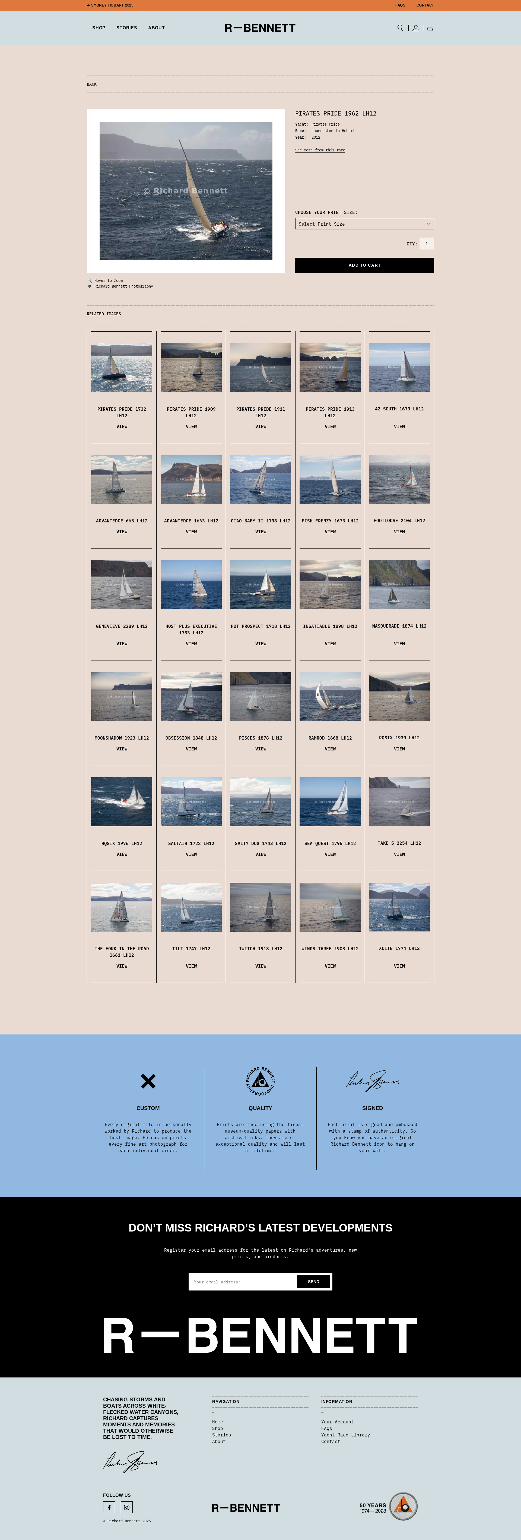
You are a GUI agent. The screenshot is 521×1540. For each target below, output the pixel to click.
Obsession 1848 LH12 (191, 738)
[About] (389, 1508)
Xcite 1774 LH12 (399, 948)
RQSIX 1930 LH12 (399, 737)
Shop (217, 1428)
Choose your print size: (326, 212)
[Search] (400, 28)
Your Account (337, 1421)
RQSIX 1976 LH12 (121, 843)
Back (92, 84)
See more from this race (320, 149)
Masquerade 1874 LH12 (399, 626)
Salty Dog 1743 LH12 (261, 843)
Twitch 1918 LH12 (260, 948)
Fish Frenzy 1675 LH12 (330, 520)
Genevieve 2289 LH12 (122, 626)
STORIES (126, 28)
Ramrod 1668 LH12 (330, 738)
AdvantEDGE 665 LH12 (122, 520)
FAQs (400, 5)
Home (217, 1421)
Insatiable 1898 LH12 (330, 626)
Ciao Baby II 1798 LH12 (261, 520)
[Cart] (430, 28)
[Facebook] (109, 1507)
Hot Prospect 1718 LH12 (261, 626)
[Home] (260, 28)
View (121, 426)
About (156, 28)
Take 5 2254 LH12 (399, 843)
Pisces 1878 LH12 (260, 738)
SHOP (99, 28)
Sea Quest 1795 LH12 (330, 843)
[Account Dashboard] (416, 28)
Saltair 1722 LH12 (191, 843)
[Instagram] (127, 1507)
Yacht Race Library (345, 1435)
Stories (221, 1435)
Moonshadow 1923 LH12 (122, 738)
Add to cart (365, 265)
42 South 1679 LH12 (399, 409)
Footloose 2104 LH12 (399, 520)
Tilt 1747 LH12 (191, 948)
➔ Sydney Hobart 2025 (110, 5)
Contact (425, 5)
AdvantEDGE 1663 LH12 (191, 520)
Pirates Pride (326, 124)
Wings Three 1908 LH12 (330, 948)
